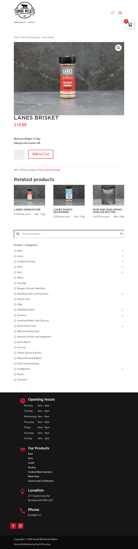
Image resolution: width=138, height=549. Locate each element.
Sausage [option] (21, 283)
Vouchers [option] (22, 379)
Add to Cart (40, 154)
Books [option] (20, 374)
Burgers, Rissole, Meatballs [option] (31, 288)
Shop (16, 37)
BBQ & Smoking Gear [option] (28, 331)
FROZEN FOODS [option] (25, 310)
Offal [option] (19, 304)
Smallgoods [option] (23, 369)
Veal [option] (19, 272)
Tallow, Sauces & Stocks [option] (29, 353)
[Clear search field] (121, 234)
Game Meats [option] (24, 342)
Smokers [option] (22, 315)
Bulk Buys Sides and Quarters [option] (33, 294)
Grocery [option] (21, 347)
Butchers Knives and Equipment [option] (34, 337)
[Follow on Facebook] (13, 526)
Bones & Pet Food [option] (26, 326)
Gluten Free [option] (23, 299)
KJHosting (44, 544)
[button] (118, 48)
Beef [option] (19, 251)
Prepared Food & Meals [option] (29, 358)
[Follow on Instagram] (20, 526)
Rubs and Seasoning (49, 170)
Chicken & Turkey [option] (26, 261)
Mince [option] (20, 277)
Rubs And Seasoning (30, 37)
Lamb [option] (20, 256)
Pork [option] (19, 267)
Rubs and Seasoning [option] (28, 363)
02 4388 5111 (35, 515)
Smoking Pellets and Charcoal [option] (33, 320)
